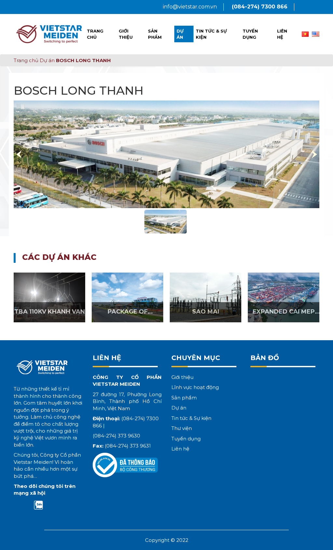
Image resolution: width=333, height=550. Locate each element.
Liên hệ (282, 34)
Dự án (180, 34)
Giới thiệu (126, 34)
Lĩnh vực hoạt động (195, 387)
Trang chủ (95, 34)
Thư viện (181, 428)
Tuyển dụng (250, 34)
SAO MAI (205, 311)
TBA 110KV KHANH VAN (49, 311)
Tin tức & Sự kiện (211, 34)
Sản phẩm (155, 34)
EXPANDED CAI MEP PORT (284, 315)
